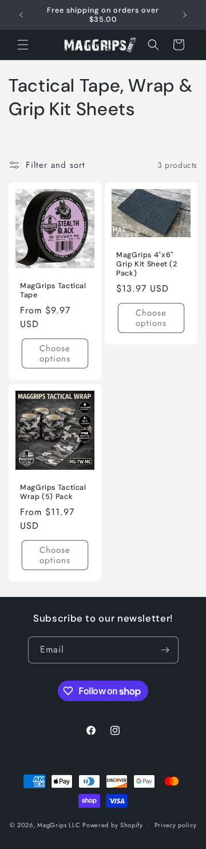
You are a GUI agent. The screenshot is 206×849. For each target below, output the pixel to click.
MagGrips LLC (58, 825)
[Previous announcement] (21, 14)
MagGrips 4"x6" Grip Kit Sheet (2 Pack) (146, 264)
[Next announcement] (184, 14)
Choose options (54, 354)
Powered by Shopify (112, 825)
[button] (22, 44)
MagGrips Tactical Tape (53, 290)
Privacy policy (175, 825)
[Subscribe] (165, 649)
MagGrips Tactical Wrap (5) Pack (53, 492)
